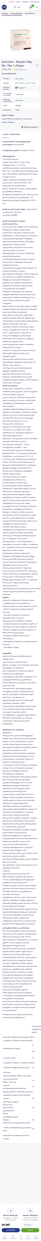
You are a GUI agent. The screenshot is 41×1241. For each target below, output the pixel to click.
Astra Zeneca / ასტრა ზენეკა (25, 83)
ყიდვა (30, 1230)
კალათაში (10, 1230)
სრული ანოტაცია (8, 122)
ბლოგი (18, 2)
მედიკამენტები (16, 13)
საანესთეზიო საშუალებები (12, 15)
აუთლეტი (12, 2)
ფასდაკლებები (34, 2)
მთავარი (5, 13)
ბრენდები (25, 2)
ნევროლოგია (30, 13)
